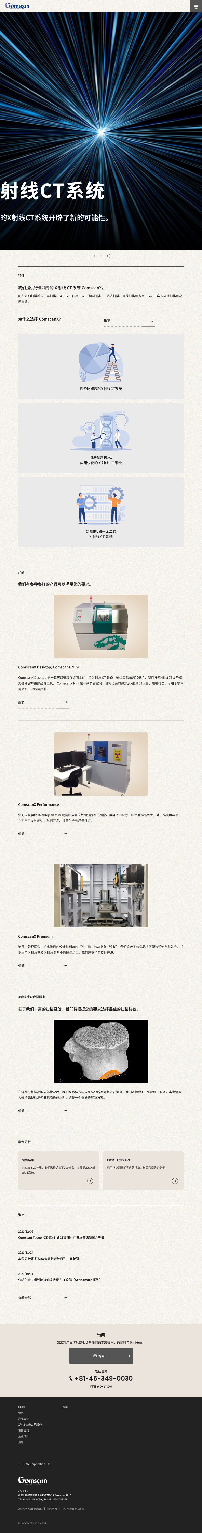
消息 (21, 1442)
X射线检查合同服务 (30, 1424)
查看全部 (24, 1297)
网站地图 (52, 1508)
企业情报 (23, 1436)
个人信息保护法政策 (73, 1508)
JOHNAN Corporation (31, 1464)
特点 (21, 1413)
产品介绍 (23, 1419)
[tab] (94, 256)
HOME (22, 1407)
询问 (65, 1407)
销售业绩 (23, 1430)
